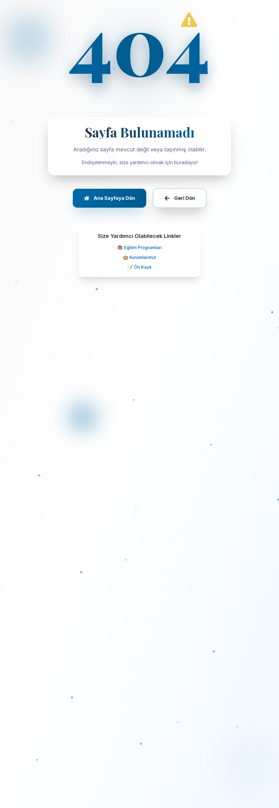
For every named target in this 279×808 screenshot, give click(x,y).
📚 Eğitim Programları (139, 247)
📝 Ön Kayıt (139, 267)
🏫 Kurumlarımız (139, 257)
